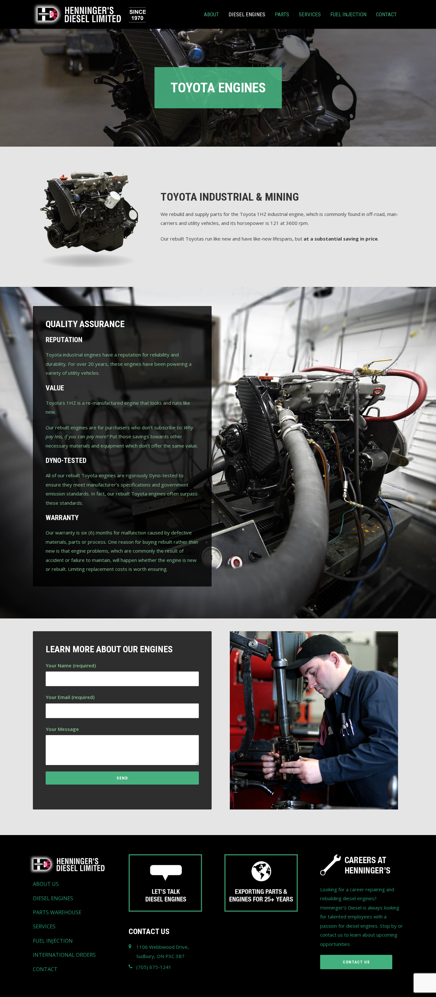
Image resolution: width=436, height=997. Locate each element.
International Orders (64, 954)
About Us (46, 883)
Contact (386, 14)
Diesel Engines (247, 14)
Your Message (62, 729)
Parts (282, 14)
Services (310, 14)
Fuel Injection (348, 14)
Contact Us (356, 962)
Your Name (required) (71, 665)
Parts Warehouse (57, 912)
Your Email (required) (70, 697)
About (211, 14)
